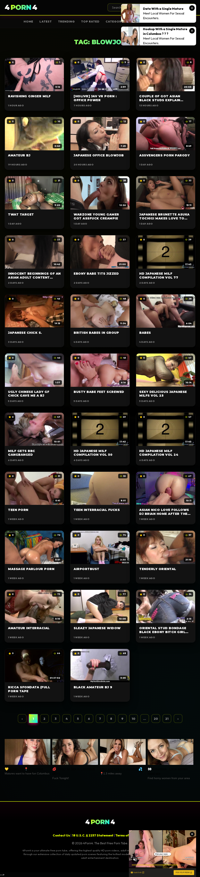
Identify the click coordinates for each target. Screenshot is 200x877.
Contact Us (61, 835)
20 (156, 719)
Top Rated (90, 21)
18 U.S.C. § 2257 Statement (92, 835)
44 (21, 7)
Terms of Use (125, 835)
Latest (45, 21)
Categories (116, 21)
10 (133, 719)
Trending (66, 21)
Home (28, 21)
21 (167, 719)
